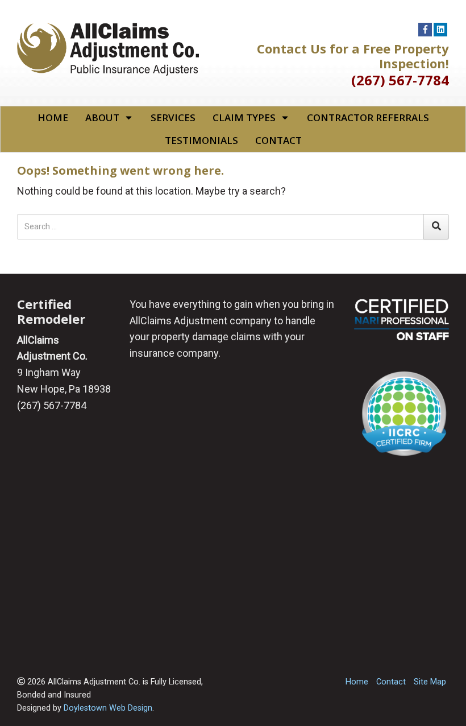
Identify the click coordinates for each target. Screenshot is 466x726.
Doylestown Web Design (108, 708)
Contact (278, 140)
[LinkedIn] (440, 29)
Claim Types (244, 117)
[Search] (436, 227)
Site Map (430, 682)
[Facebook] (425, 29)
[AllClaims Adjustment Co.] (108, 48)
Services (173, 117)
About (102, 117)
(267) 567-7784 (400, 80)
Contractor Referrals (368, 117)
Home (53, 117)
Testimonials (201, 140)
